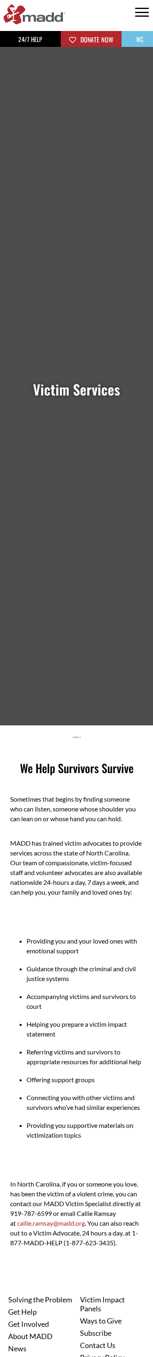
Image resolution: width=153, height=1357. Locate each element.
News (17, 1348)
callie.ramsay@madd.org (51, 1223)
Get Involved (28, 1323)
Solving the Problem (40, 1299)
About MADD (30, 1336)
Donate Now (95, 39)
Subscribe (95, 1332)
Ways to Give (101, 1320)
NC (139, 39)
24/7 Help (30, 39)
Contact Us (97, 1345)
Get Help (22, 1311)
